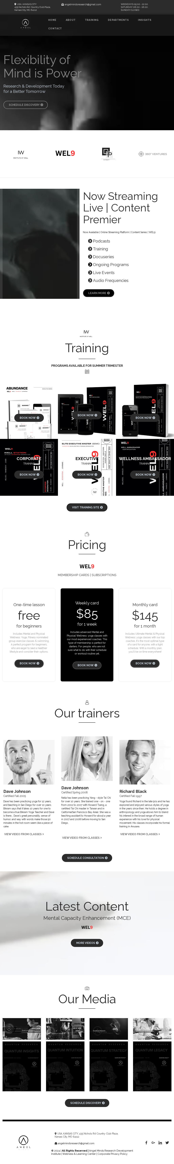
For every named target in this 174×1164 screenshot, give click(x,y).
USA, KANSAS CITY (27, 4)
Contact (55, 28)
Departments (118, 20)
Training (92, 20)
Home (52, 20)
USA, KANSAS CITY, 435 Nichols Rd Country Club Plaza (87, 1133)
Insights (144, 20)
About (71, 20)
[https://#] (146, 1142)
